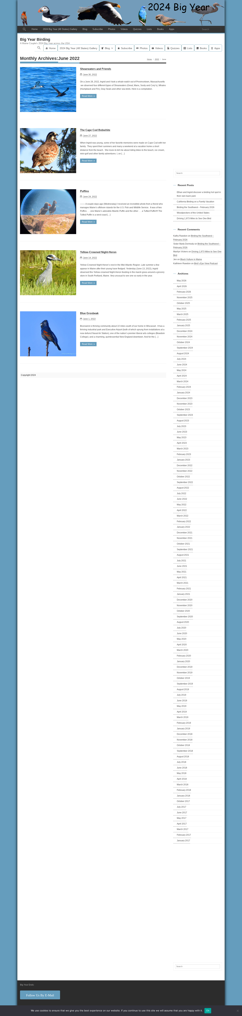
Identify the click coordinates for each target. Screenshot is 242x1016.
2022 (157, 59)
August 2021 (183, 555)
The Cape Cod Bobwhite (95, 129)
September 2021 (185, 549)
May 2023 (181, 437)
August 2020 (183, 622)
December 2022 (184, 465)
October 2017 (183, 801)
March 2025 (182, 314)
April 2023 (182, 443)
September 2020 (185, 616)
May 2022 (181, 504)
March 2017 (182, 829)
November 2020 (184, 605)
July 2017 (181, 807)
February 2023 (184, 454)
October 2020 (183, 611)
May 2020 (181, 639)
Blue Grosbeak (89, 313)
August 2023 (183, 420)
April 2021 (182, 577)
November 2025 (184, 297)
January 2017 (183, 840)
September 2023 (185, 415)
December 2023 (184, 398)
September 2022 (185, 482)
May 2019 (181, 706)
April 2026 (182, 286)
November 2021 (184, 538)
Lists (149, 29)
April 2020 (182, 644)
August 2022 (183, 488)
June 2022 (182, 499)
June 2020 (182, 633)
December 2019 (184, 667)
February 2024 (184, 387)
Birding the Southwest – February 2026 (195, 207)
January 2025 (183, 325)
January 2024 (183, 392)
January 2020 (183, 661)
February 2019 (184, 723)
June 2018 (182, 768)
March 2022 (182, 516)
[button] (24, 29)
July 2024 (181, 359)
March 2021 (182, 583)
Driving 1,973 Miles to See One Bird (194, 218)
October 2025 (183, 303)
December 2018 (184, 734)
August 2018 (183, 756)
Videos (124, 29)
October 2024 (183, 342)
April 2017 (182, 824)
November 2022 (184, 471)
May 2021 (181, 572)
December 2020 (184, 600)
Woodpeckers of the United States (193, 213)
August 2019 (183, 689)
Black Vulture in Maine (191, 259)
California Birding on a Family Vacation (195, 201)
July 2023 (181, 426)
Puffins (84, 191)
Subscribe (97, 29)
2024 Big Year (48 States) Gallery (60, 29)
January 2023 (183, 460)
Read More (87, 96)
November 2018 (184, 740)
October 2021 (183, 544)
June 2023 (182, 432)
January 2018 (183, 796)
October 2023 (183, 409)
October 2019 (183, 678)
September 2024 (185, 348)
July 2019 (181, 695)
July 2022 (181, 493)
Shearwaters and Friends (95, 68)
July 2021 (181, 560)
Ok (207, 1010)
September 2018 (185, 751)
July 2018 (181, 762)
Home (35, 29)
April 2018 (182, 779)
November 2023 (184, 404)
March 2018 (182, 784)
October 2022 (183, 476)
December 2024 (184, 331)
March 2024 (182, 381)
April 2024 (182, 376)
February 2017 (184, 835)
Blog (85, 29)
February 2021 (184, 588)
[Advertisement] (197, 110)
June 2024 (182, 364)
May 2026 (181, 280)
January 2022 (183, 527)
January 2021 (183, 594)
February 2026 (184, 292)
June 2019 (182, 700)
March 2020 (182, 650)
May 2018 (181, 773)
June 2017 (182, 812)
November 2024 (184, 336)
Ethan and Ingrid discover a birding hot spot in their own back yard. (199, 194)
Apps (171, 29)
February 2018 (184, 790)
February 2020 (184, 656)
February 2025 (184, 320)
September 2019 (185, 684)
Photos (111, 29)
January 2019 (183, 728)
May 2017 (181, 818)
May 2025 (181, 308)
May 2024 (181, 370)
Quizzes (137, 29)
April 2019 (182, 712)
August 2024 (183, 353)
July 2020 (181, 628)
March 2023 (182, 448)
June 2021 (182, 566)
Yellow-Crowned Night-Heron (98, 252)
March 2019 (182, 717)
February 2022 (184, 521)
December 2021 (184, 532)
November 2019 (184, 672)
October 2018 (183, 745)
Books (160, 29)
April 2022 (182, 510)
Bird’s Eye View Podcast (206, 263)
